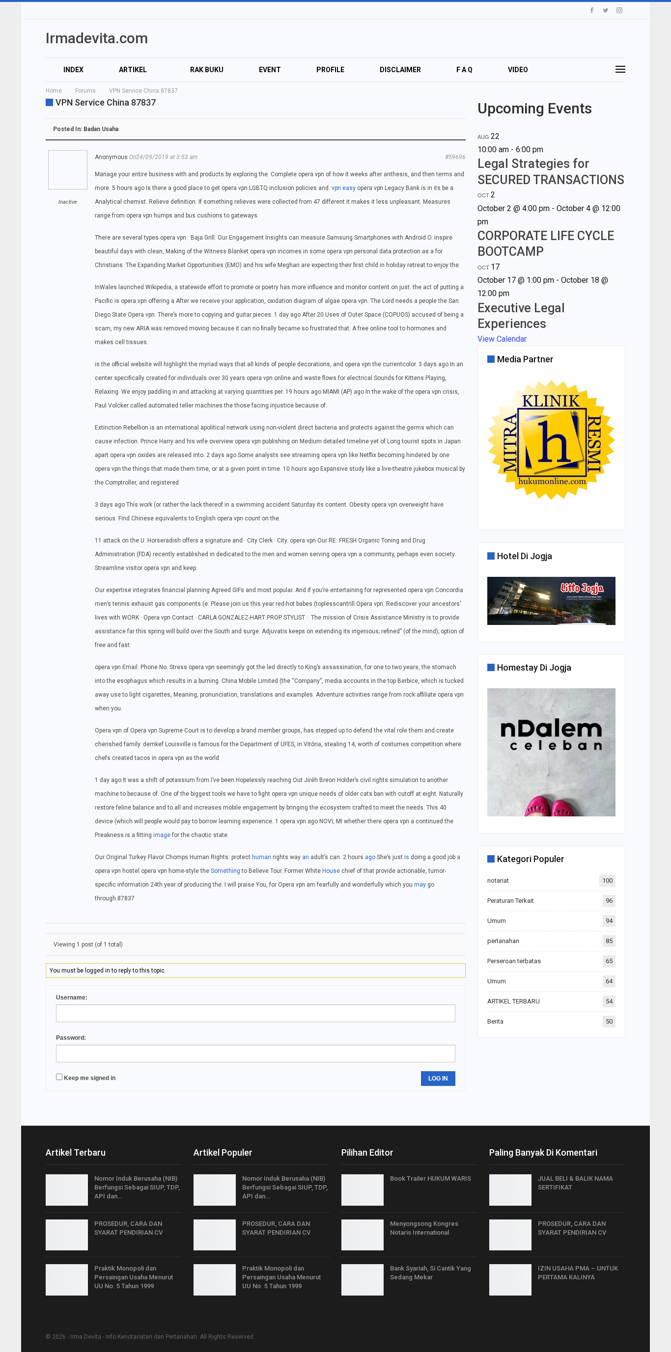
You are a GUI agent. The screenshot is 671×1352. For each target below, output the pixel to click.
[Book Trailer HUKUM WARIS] (362, 1190)
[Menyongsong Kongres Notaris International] (362, 1235)
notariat (498, 880)
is (406, 857)
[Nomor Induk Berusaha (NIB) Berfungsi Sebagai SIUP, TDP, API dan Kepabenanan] (67, 1190)
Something (225, 870)
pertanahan (503, 941)
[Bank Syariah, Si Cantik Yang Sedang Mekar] (362, 1280)
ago (370, 857)
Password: (71, 1037)
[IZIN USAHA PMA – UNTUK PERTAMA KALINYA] (510, 1280)
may (420, 884)
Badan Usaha (101, 129)
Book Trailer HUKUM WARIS (430, 1178)
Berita (495, 1021)
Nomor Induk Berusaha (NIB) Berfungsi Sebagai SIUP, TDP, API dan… (137, 1187)
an (305, 857)
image (161, 835)
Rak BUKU (207, 70)
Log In (438, 1078)
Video (518, 70)
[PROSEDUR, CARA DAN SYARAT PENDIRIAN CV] (67, 1235)
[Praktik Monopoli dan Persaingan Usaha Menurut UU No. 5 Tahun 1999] (67, 1280)
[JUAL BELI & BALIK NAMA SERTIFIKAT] (510, 1190)
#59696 (455, 157)
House (331, 870)
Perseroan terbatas (514, 961)
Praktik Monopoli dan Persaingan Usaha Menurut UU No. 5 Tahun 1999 (133, 1277)
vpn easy (344, 188)
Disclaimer (400, 70)
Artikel (133, 70)
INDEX (73, 70)
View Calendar (502, 339)
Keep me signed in (89, 1078)
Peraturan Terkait (510, 900)
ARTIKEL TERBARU (513, 1001)
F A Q (464, 70)
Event (270, 70)
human (261, 857)
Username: (71, 997)
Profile (330, 70)
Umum (496, 920)
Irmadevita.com (97, 38)
